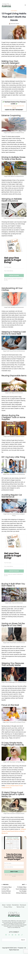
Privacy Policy (8, 907)
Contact (8, 905)
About (4, 905)
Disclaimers (15, 905)
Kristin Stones (15, 23)
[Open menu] (25, 5)
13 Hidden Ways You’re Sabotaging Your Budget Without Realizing (21, 889)
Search (23, 939)
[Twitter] (9, 935)
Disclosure (23, 905)
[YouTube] (19, 935)
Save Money (14, 10)
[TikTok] (22, 935)
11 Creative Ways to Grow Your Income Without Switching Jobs (7, 889)
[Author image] (10, 23)
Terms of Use (20, 907)
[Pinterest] (15, 935)
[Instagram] (12, 935)
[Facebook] (6, 935)
